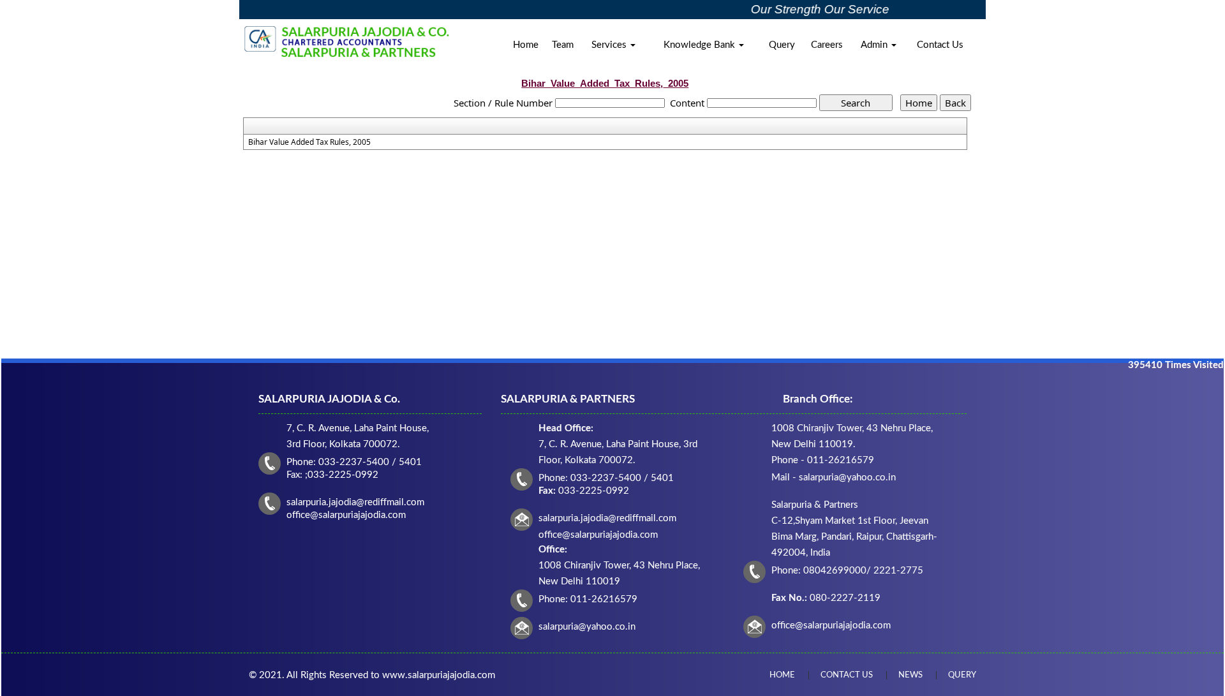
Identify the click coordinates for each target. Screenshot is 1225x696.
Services (610, 45)
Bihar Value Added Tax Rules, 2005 (309, 142)
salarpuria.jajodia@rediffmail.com (607, 518)
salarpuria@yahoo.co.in (586, 627)
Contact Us (940, 45)
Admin (875, 45)
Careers (827, 45)
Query (782, 45)
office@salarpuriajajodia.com (831, 625)
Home (525, 45)
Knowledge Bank (701, 45)
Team (563, 45)
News (910, 675)
